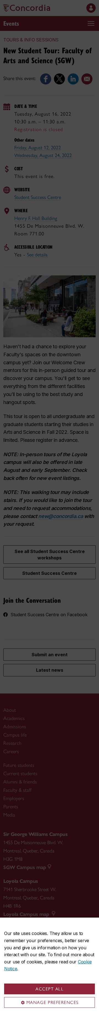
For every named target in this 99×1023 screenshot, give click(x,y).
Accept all (49, 989)
